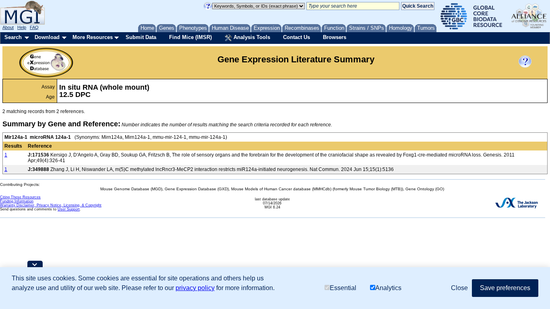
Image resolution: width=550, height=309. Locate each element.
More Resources (92, 37)
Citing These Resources (20, 197)
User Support (69, 209)
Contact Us (296, 37)
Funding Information (16, 201)
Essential (343, 287)
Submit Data (141, 37)
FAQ (34, 27)
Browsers (334, 37)
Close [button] (459, 287)
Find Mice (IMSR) (190, 37)
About (8, 27)
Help (21, 27)
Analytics (388, 287)
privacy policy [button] (195, 287)
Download (47, 37)
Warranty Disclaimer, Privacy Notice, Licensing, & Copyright (50, 205)
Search (13, 37)
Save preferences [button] (505, 287)
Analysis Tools (251, 37)
